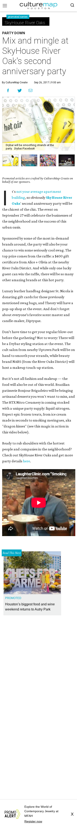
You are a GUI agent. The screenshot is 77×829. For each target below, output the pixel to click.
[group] (10, 160)
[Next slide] (69, 123)
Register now (33, 821)
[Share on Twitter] (20, 90)
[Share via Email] (30, 90)
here (26, 461)
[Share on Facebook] (8, 90)
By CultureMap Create (15, 82)
